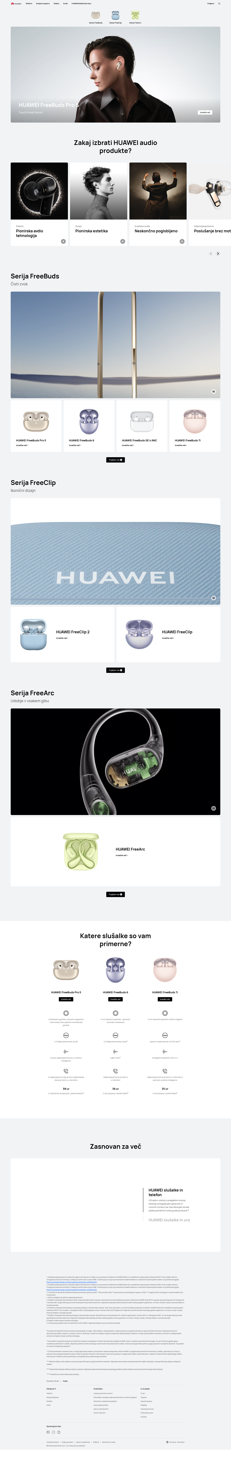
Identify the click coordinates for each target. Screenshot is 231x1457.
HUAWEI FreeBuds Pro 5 (31, 440)
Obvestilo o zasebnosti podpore (105, 1401)
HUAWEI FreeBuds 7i (188, 440)
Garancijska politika (101, 1405)
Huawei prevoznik (147, 1409)
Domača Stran (53, 1381)
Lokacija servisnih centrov (103, 1393)
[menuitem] (68, 1393)
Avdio (49, 1405)
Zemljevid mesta (53, 1442)
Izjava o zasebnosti (83, 1442)
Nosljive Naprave (53, 1397)
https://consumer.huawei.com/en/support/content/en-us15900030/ (72, 1282)
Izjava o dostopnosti (101, 1409)
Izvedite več (205, 112)
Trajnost (144, 1397)
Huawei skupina (146, 1401)
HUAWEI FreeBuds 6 (81, 440)
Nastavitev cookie (108, 1442)
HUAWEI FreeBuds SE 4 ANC (139, 440)
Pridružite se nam (147, 1413)
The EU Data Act (100, 1413)
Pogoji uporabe (67, 1442)
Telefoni (49, 1393)
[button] (219, 3)
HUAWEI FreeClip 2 (73, 632)
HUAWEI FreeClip (177, 632)
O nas (143, 1393)
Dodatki (49, 1401)
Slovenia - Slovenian (177, 1442)
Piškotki (96, 1442)
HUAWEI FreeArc (130, 849)
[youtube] (58, 1432)
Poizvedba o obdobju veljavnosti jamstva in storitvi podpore (115, 1397)
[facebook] (48, 1432)
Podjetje (144, 1405)
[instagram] (53, 1432)
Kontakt (144, 1417)
